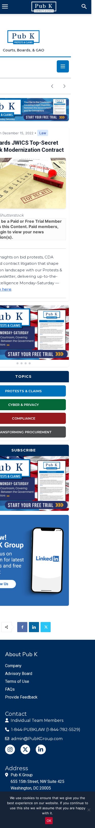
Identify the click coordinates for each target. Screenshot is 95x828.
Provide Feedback (21, 697)
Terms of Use (17, 681)
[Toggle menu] (63, 66)
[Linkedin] (34, 627)
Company (13, 665)
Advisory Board (18, 673)
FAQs (10, 689)
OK (49, 821)
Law (42, 133)
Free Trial (34, 221)
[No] (88, 809)
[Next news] (64, 86)
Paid (14, 221)
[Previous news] (52, 86)
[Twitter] (46, 627)
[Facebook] (22, 627)
